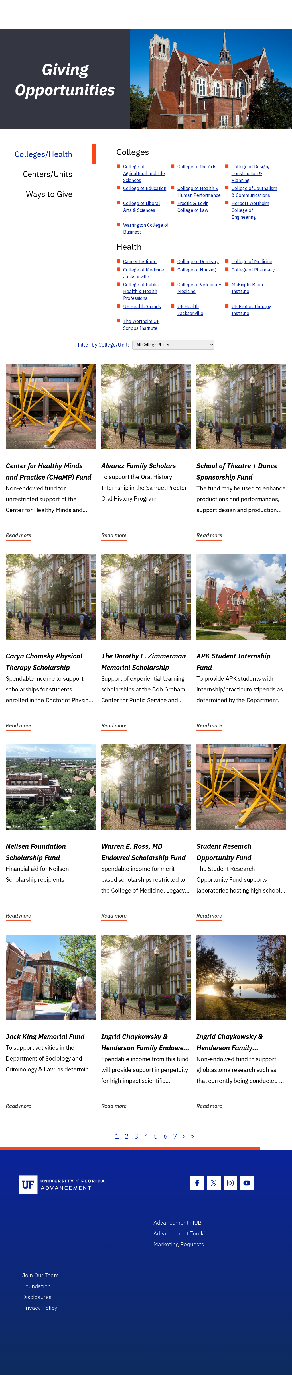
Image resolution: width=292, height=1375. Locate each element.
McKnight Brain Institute (247, 288)
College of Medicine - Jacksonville (145, 273)
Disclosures (37, 1297)
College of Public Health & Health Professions (141, 291)
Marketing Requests (178, 1244)
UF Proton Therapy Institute (251, 310)
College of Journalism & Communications (254, 191)
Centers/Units (47, 174)
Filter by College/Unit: (103, 344)
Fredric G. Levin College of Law (192, 206)
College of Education (144, 188)
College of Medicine (252, 261)
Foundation (36, 1286)
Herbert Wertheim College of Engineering (250, 210)
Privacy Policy (39, 1307)
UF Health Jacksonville (190, 310)
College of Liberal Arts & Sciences (141, 206)
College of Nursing (196, 270)
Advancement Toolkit (180, 1233)
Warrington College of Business (146, 228)
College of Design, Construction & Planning (250, 173)
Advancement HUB (177, 1222)
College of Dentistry (198, 261)
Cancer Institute (140, 261)
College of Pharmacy (253, 270)
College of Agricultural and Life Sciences (144, 173)
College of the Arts (196, 166)
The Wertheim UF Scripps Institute (141, 324)
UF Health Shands (142, 306)
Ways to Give (49, 194)
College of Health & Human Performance (199, 191)
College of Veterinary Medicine (199, 288)
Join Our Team (40, 1275)
